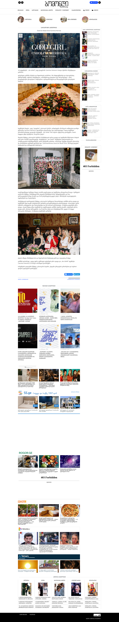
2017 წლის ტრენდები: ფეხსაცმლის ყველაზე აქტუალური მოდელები (93, 125)
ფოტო (87, 10)
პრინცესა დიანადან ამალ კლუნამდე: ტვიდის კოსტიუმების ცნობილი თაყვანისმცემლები (93, 34)
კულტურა (28, 19)
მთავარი (20, 10)
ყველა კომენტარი (23, 279)
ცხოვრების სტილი (47, 10)
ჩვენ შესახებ (23, 614)
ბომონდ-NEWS (76, 580)
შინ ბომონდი (72, 19)
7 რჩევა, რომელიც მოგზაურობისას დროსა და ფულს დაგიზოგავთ (69, 318)
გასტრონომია (76, 10)
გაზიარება (69, 274)
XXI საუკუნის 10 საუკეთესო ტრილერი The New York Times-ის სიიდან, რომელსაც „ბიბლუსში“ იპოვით (93, 49)
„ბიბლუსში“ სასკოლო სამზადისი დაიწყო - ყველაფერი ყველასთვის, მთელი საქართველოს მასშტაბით (47, 355)
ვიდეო (96, 10)
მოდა (27, 10)
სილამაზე (35, 10)
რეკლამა (32, 614)
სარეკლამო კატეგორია (49, 27)
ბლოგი (94, 2)
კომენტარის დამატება (73, 279)
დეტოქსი (49, 19)
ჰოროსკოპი (93, 19)
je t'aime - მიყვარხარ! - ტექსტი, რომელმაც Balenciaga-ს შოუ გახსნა (93, 132)
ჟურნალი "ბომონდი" (62, 10)
